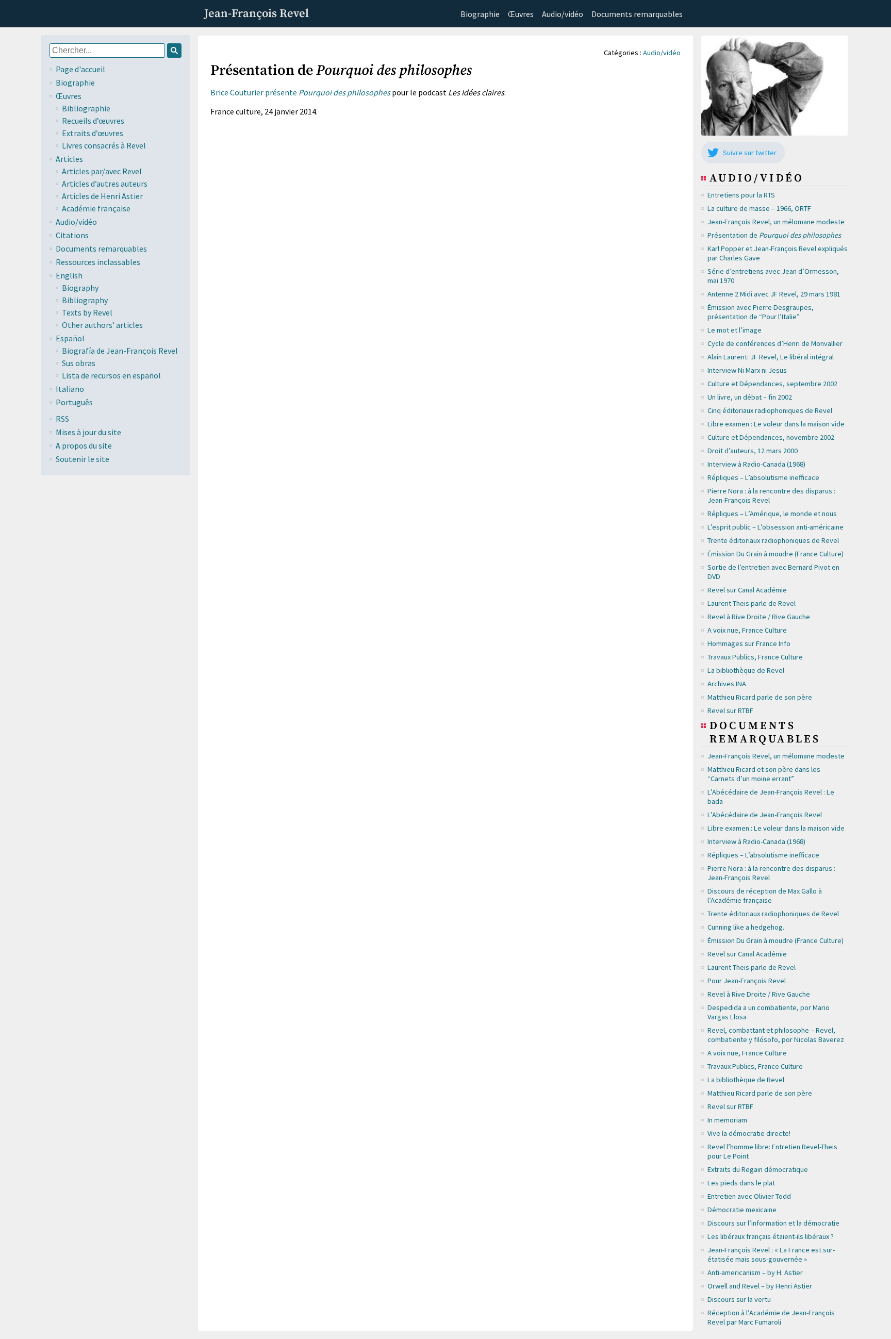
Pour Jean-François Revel (746, 980)
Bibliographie (86, 108)
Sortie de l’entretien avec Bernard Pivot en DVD (773, 572)
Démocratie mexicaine (742, 1209)
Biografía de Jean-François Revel (120, 350)
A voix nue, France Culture (747, 630)
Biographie (480, 14)
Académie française (96, 208)
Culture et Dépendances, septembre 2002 (772, 383)
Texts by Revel (87, 312)
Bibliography (85, 300)
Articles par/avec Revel (102, 171)
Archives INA (726, 683)
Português (74, 402)
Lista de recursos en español (111, 375)
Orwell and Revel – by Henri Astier (759, 1286)
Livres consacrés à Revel (104, 145)
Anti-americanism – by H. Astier (755, 1272)
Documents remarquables (637, 14)
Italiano (70, 389)
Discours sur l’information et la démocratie (773, 1223)
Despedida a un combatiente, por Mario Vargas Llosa (768, 1012)
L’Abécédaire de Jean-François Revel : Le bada (770, 796)
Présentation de (774, 235)
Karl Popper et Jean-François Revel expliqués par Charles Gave (777, 253)
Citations (72, 235)
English (69, 275)
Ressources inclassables (98, 262)
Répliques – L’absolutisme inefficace (763, 477)
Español (70, 338)
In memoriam (727, 1120)
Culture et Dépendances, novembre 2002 (770, 437)
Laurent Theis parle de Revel (751, 603)
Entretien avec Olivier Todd (749, 1196)
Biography (80, 288)
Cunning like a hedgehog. (745, 927)
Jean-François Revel (256, 13)
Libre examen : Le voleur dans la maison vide (776, 423)
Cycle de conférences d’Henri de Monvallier (775, 343)
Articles (69, 159)
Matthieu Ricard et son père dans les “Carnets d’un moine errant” (763, 774)
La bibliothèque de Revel (745, 670)
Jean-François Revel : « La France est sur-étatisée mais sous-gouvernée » (771, 1254)
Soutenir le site (82, 459)
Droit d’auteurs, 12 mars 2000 (752, 450)
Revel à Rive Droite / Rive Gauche (758, 616)
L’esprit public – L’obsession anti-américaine (775, 527)
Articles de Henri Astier (102, 196)
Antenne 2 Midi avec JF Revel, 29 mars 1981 (773, 294)
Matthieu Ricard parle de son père (759, 697)
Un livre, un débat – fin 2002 (749, 397)
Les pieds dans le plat (741, 1182)
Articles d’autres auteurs (104, 183)
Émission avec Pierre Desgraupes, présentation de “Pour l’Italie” (760, 312)
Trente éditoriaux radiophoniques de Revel (773, 540)
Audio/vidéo (562, 14)
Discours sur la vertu (739, 1299)
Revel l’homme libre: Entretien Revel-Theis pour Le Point (772, 1151)
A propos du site (84, 445)
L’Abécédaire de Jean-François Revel (764, 814)
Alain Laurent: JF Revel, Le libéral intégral (770, 356)
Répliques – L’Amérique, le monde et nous (772, 513)
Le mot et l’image (734, 330)
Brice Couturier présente (300, 92)
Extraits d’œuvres (92, 133)
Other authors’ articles (102, 325)
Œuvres (521, 14)
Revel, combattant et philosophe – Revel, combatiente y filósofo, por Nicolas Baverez (775, 1035)
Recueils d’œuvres (93, 120)
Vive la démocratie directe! (748, 1133)
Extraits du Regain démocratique (757, 1169)
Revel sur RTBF (730, 710)
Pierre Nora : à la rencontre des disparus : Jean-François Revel (771, 495)
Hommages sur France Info (748, 643)
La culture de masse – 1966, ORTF (759, 208)
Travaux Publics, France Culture (755, 657)
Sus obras (78, 363)
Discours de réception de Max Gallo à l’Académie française (764, 895)
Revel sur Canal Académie (747, 589)
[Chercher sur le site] (174, 50)
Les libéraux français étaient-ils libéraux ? (770, 1236)
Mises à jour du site (88, 432)
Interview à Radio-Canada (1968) (756, 464)
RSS (62, 419)
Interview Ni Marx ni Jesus (747, 370)
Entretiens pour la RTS (741, 195)
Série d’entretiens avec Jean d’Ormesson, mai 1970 (773, 276)
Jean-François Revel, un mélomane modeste (776, 221)
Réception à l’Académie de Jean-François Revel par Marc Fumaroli (771, 1317)
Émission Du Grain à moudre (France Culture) (775, 553)
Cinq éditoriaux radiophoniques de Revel (769, 410)
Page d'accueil (80, 69)
